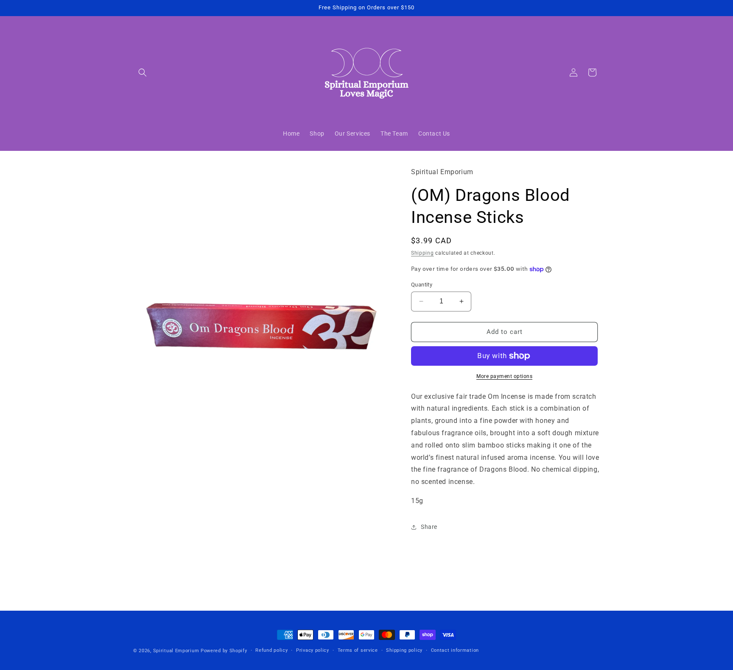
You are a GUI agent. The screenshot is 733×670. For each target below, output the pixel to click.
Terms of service (358, 650)
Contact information (455, 650)
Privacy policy (312, 650)
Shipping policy (404, 650)
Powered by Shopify (224, 650)
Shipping (422, 253)
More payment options (504, 376)
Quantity (421, 284)
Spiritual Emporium (176, 650)
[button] (142, 72)
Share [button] (429, 526)
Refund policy (271, 650)
